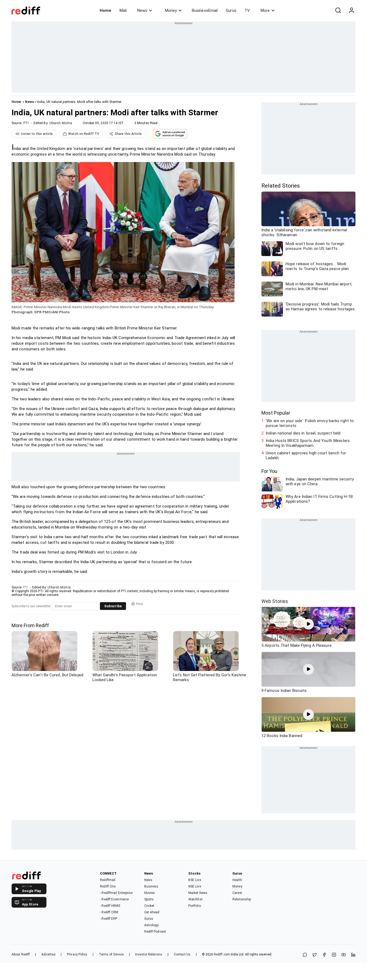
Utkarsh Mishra (60, 123)
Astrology (151, 925)
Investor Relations (148, 954)
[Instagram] (334, 955)
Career (237, 893)
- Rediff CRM (109, 912)
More (265, 10)
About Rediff (21, 954)
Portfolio (194, 906)
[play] (308, 624)
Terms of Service (111, 954)
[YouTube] (343, 955)
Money (171, 10)
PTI (25, 123)
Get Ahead (152, 912)
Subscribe (113, 606)
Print (139, 604)
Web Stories (274, 601)
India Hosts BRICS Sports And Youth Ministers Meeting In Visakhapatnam (308, 443)
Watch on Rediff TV (83, 134)
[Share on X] (314, 955)
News (142, 10)
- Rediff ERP (108, 919)
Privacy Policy (77, 954)
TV (247, 10)
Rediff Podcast (155, 931)
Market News (197, 893)
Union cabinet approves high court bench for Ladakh (306, 455)
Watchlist (195, 899)
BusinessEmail (205, 10)
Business (151, 886)
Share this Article (128, 134)
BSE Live (194, 880)
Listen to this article (37, 134)
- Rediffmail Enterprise (116, 893)
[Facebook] (324, 955)
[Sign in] (351, 10)
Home (105, 10)
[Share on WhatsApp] (305, 955)
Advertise (48, 954)
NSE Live (194, 886)
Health (237, 880)
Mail (123, 10)
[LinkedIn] (353, 955)
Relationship (241, 899)
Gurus (231, 10)
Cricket (149, 906)
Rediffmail (107, 880)
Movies (149, 893)
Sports (149, 899)
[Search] (338, 10)
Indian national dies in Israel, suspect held (303, 433)
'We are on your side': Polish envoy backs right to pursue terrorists (310, 423)
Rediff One (108, 886)
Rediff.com (222, 954)
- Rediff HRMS (110, 906)
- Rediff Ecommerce (114, 899)
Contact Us (182, 954)
